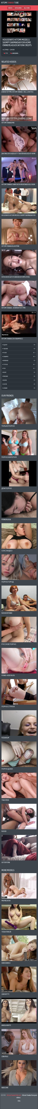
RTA (19, 1101)
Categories (18, 8)
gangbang (15, 53)
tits (6, 53)
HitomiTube (10, 2)
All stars (27, 8)
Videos (10, 8)
